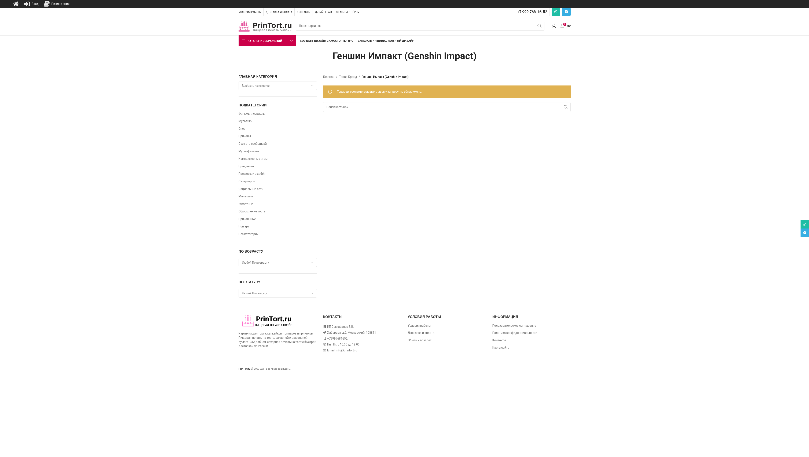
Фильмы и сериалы (252, 113)
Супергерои (247, 181)
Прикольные (247, 219)
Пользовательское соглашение (514, 325)
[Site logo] (265, 25)
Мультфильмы (249, 151)
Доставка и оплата (421, 332)
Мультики (245, 121)
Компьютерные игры (253, 158)
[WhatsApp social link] (556, 12)
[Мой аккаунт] (554, 26)
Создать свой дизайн (253, 143)
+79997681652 (337, 338)
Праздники (246, 166)
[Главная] (16, 4)
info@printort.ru (346, 350)
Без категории (248, 234)
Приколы (245, 136)
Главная (328, 76)
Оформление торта (252, 211)
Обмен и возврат (419, 340)
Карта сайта (500, 347)
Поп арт (244, 226)
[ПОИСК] (539, 26)
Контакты (499, 340)
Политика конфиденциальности (514, 332)
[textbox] (278, 85)
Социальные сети (251, 189)
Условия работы (419, 325)
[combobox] (278, 85)
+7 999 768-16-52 (532, 12)
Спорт (243, 128)
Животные (246, 204)
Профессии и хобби (252, 173)
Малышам (246, 196)
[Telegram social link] (566, 12)
